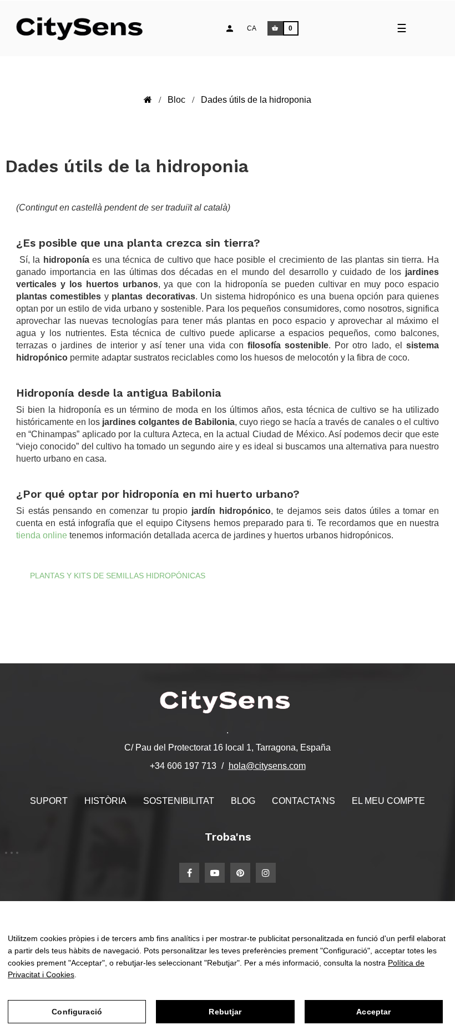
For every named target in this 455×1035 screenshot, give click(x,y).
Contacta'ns (303, 801)
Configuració (77, 1011)
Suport (49, 801)
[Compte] (230, 28)
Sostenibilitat (178, 801)
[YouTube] (215, 873)
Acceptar (373, 1011)
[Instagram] (266, 873)
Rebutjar (225, 1011)
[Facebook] (189, 873)
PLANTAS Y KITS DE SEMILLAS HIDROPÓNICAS (117, 575)
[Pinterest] (240, 873)
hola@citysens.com (267, 766)
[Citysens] (84, 28)
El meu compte (388, 801)
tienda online (42, 535)
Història (105, 801)
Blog (243, 801)
